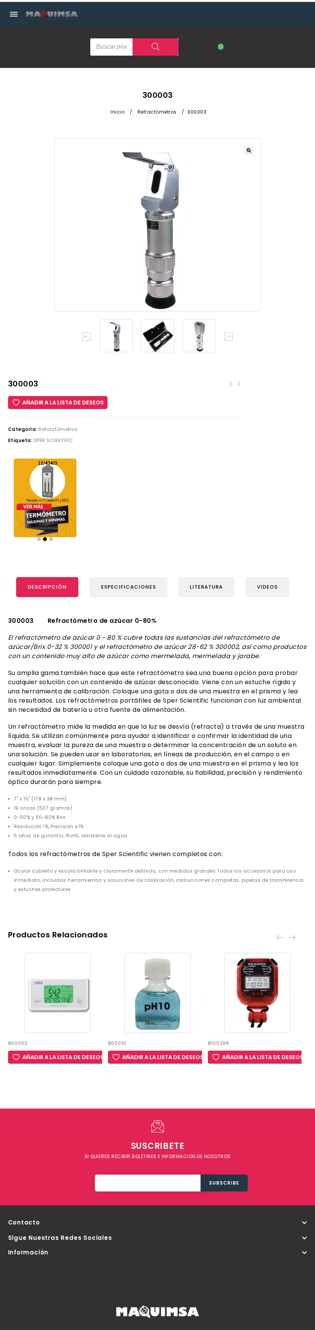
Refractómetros (157, 112)
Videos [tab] (267, 587)
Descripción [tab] (47, 587)
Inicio (117, 112)
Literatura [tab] (206, 587)
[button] (248, 150)
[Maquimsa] (52, 21)
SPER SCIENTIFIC (53, 440)
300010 (231, 388)
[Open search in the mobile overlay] (134, 47)
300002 (239, 388)
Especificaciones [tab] (128, 587)
